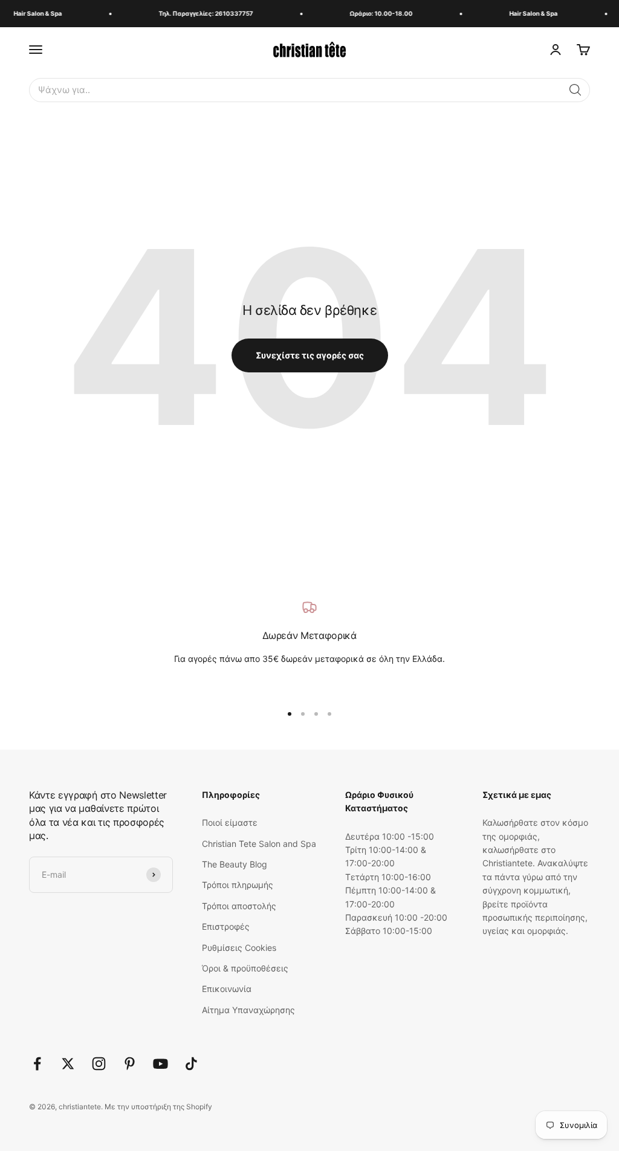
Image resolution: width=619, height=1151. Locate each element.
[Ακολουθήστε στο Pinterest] (130, 1063)
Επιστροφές (226, 926)
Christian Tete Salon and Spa (259, 843)
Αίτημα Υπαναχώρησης (248, 1010)
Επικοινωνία (226, 989)
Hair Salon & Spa (34, 13)
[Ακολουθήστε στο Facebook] (37, 1063)
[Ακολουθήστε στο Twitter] (68, 1063)
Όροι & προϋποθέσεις (245, 968)
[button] (575, 90)
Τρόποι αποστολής (239, 906)
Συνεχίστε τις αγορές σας (310, 355)
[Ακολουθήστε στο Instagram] (99, 1063)
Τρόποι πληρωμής (237, 885)
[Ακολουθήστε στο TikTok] (191, 1063)
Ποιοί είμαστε (230, 822)
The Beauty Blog (234, 864)
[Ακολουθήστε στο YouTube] (160, 1063)
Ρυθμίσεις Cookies (239, 947)
